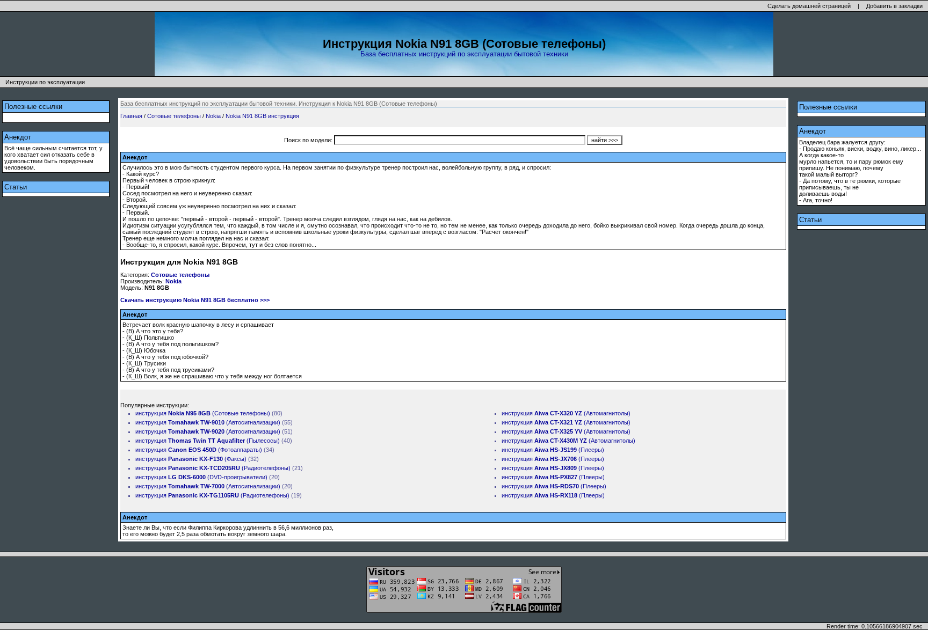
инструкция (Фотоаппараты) (198, 449)
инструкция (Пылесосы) (207, 440)
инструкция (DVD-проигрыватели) (201, 477)
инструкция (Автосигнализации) (207, 422)
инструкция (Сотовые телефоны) (202, 413)
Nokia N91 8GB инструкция (262, 116)
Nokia (213, 116)
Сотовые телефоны (174, 116)
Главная (131, 116)
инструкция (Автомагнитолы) (566, 413)
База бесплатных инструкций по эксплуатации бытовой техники (464, 54)
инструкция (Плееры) (553, 449)
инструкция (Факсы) (191, 459)
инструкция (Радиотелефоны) (213, 468)
